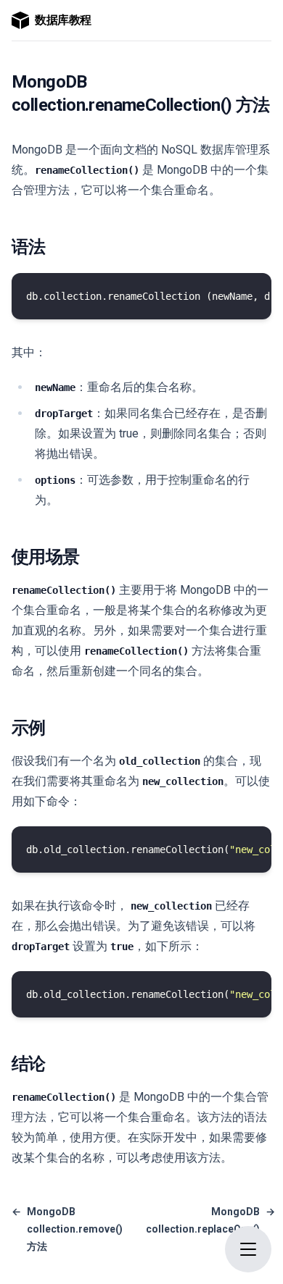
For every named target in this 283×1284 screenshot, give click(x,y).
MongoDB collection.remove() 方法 (67, 1229)
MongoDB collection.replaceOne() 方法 (210, 1229)
